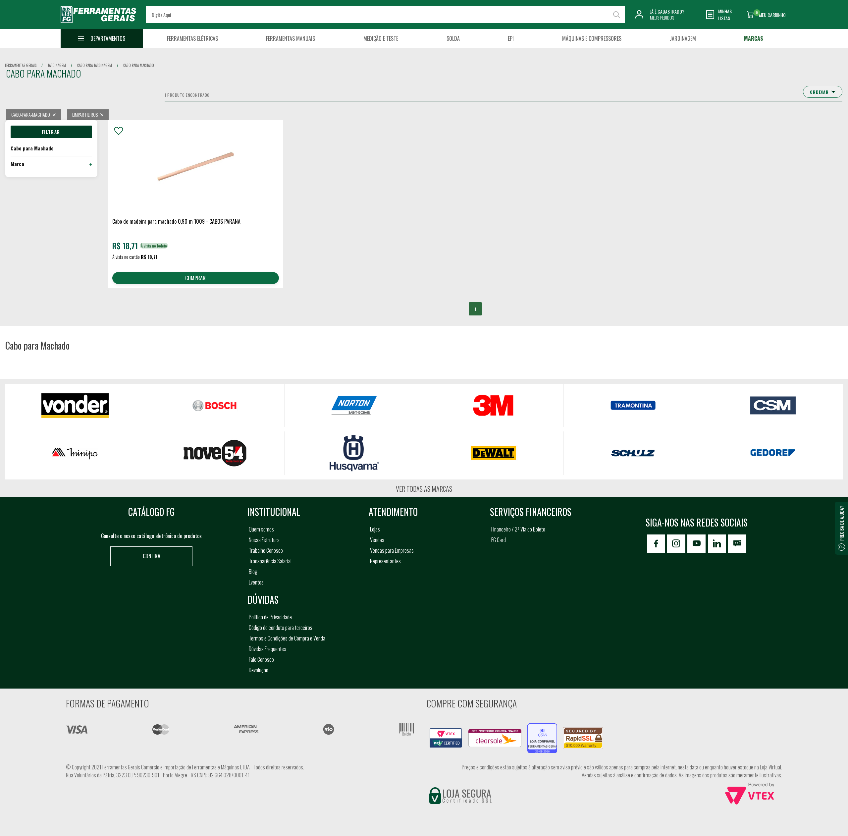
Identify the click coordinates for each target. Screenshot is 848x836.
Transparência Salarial (270, 561)
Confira (151, 556)
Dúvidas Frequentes (267, 649)
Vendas (377, 540)
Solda (453, 38)
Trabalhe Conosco (266, 550)
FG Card (498, 540)
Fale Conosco (261, 659)
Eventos (256, 582)
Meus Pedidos (662, 17)
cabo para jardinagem (94, 65)
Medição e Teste (380, 38)
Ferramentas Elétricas (192, 38)
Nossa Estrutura (264, 540)
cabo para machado (138, 65)
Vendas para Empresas (392, 550)
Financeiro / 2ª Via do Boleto (518, 529)
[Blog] (737, 543)
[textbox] (385, 14)
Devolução (258, 670)
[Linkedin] (717, 543)
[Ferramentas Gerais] (98, 24)
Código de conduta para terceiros (280, 628)
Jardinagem (683, 38)
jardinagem (57, 65)
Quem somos (261, 529)
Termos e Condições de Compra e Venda (287, 638)
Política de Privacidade (270, 617)
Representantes (385, 561)
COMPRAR (195, 278)
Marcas (753, 38)
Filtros (51, 132)
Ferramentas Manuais (290, 38)
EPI (511, 38)
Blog (253, 572)
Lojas (375, 529)
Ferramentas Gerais (20, 65)
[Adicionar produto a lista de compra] (118, 131)
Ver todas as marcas (424, 489)
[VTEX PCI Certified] (445, 732)
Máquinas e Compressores (591, 38)
